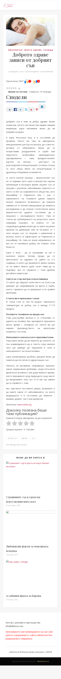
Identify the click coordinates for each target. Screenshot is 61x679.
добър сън (12, 438)
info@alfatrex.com (14, 626)
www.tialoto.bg (24, 404)
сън (33, 438)
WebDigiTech (43, 661)
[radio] (8, 424)
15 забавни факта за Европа (23, 595)
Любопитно (15, 50)
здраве (24, 438)
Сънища (48, 50)
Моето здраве (33, 50)
